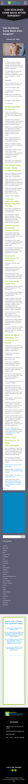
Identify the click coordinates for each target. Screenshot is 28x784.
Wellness (5, 602)
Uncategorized (7, 600)
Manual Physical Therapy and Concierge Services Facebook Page (13, 482)
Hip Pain (5, 570)
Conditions (5, 556)
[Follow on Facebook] (12, 770)
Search (22, 536)
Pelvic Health (6, 581)
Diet (4, 559)
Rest (4, 587)
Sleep (4, 589)
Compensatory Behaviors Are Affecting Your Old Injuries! (14, 471)
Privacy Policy (11, 779)
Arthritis (5, 546)
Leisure (5, 574)
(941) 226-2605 (10, 734)
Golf (4, 565)
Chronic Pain (6, 554)
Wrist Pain (5, 605)
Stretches (5, 596)
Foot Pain (5, 563)
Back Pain (5, 548)
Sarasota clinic (11, 432)
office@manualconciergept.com (15, 731)
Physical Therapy (7, 583)
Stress (4, 594)
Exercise (5, 561)
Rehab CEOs (15, 777)
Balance (5, 550)
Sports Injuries (7, 591)
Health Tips (6, 567)
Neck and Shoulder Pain (9, 576)
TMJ (4, 598)
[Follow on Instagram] (15, 770)
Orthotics (5, 578)
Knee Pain (5, 572)
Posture (5, 585)
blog (4, 552)
